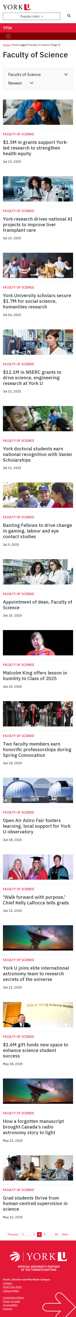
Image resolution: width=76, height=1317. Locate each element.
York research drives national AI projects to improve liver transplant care (37, 224)
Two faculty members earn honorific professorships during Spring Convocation (37, 749)
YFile (7, 27)
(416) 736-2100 (12, 1287)
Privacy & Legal (11, 1301)
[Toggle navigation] (8, 36)
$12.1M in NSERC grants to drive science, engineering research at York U (32, 377)
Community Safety (13, 1297)
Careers (7, 1308)
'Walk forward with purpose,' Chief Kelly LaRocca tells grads (36, 900)
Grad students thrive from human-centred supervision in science (35, 1203)
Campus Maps (11, 1290)
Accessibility (10, 1305)
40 (56, 1234)
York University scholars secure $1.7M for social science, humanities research (37, 301)
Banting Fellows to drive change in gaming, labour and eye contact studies (37, 531)
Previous (13, 1234)
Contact (7, 1283)
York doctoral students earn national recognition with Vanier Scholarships (37, 454)
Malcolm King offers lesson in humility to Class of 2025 (35, 675)
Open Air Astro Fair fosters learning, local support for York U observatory (37, 826)
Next (65, 1234)
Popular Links (30, 16)
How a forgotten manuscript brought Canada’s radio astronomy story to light (33, 1127)
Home (6, 45)
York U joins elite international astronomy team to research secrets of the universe (36, 973)
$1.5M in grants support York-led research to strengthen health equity (35, 148)
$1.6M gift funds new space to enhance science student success (35, 1050)
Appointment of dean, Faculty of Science (37, 605)
